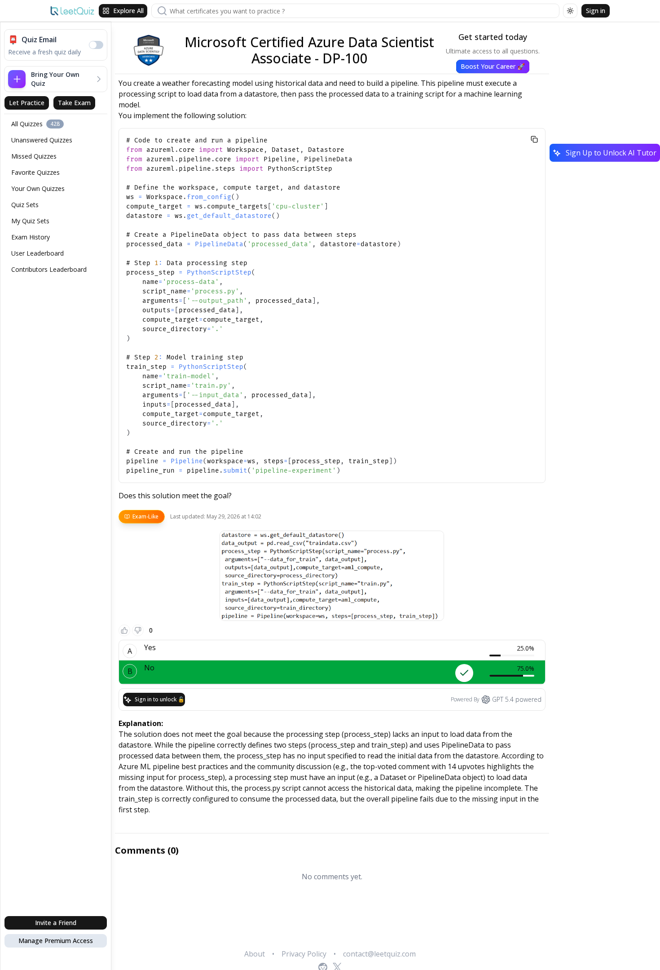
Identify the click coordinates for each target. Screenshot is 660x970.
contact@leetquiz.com (379, 954)
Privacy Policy (304, 954)
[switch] (96, 45)
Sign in (595, 10)
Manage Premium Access (55, 940)
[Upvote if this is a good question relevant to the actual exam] (124, 630)
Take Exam (74, 102)
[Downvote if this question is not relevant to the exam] (138, 630)
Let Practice (26, 102)
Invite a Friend (55, 922)
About (254, 954)
